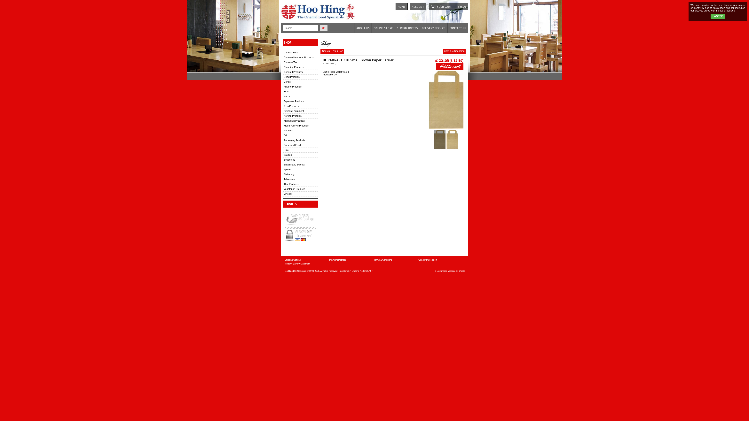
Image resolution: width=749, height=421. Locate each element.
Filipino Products (293, 86)
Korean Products (293, 116)
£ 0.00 (462, 6)
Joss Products (291, 106)
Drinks (287, 81)
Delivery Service (433, 28)
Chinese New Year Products (299, 57)
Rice (286, 150)
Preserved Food (292, 145)
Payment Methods (337, 260)
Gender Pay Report (427, 260)
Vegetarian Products (294, 189)
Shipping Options (293, 260)
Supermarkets (407, 28)
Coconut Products (293, 72)
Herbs (287, 96)
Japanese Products (294, 101)
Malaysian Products (294, 120)
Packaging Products (294, 140)
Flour (286, 91)
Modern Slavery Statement (297, 264)
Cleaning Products (294, 67)
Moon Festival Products (296, 125)
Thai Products (291, 184)
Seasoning (289, 159)
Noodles (288, 130)
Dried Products (292, 77)
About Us (363, 28)
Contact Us (457, 28)
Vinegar (288, 194)
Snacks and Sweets (294, 164)
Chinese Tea (290, 62)
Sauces (288, 155)
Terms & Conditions (383, 260)
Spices (287, 169)
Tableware (289, 179)
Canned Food (291, 52)
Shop (288, 42)
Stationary (289, 174)
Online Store (383, 28)
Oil (285, 135)
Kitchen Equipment (294, 111)
